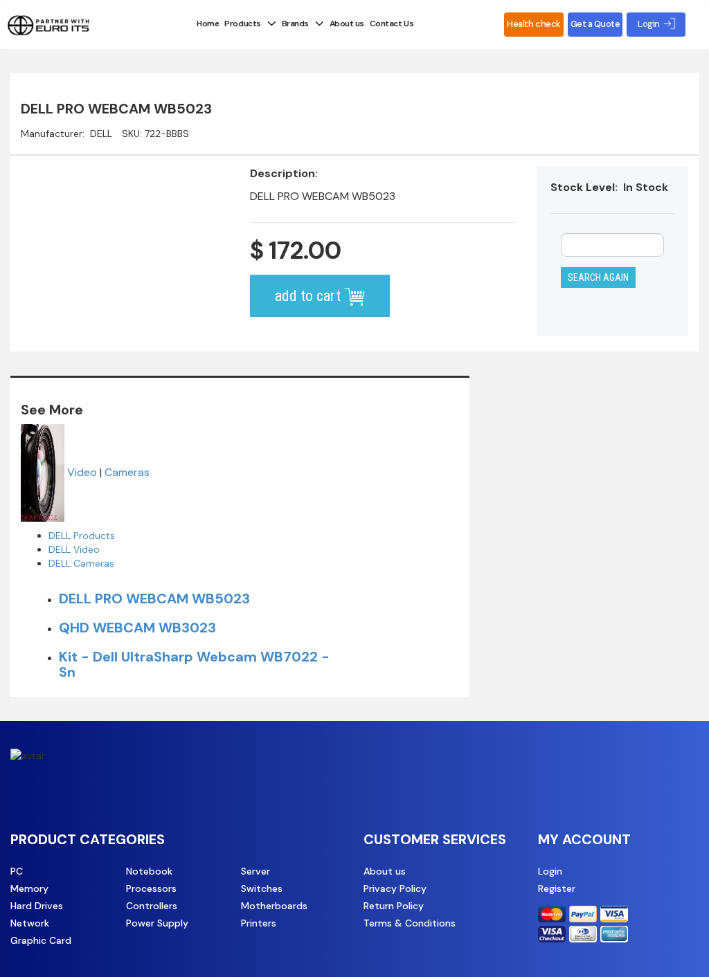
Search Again (598, 277)
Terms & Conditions (410, 923)
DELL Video (74, 549)
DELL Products (81, 535)
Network (29, 923)
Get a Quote (595, 24)
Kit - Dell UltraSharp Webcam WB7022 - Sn (194, 664)
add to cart (309, 295)
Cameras (127, 472)
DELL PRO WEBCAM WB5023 (154, 599)
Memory (29, 888)
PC (16, 871)
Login (550, 871)
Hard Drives (36, 906)
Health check (533, 24)
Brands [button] (295, 23)
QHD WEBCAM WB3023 (137, 628)
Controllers (151, 906)
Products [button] (242, 23)
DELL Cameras (81, 563)
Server (255, 871)
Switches (261, 888)
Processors (151, 888)
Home (208, 23)
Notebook (149, 871)
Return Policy (394, 906)
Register (556, 888)
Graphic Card (40, 940)
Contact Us (391, 23)
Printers (258, 923)
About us (347, 23)
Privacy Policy (395, 888)
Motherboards (274, 906)
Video (82, 472)
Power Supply (157, 923)
